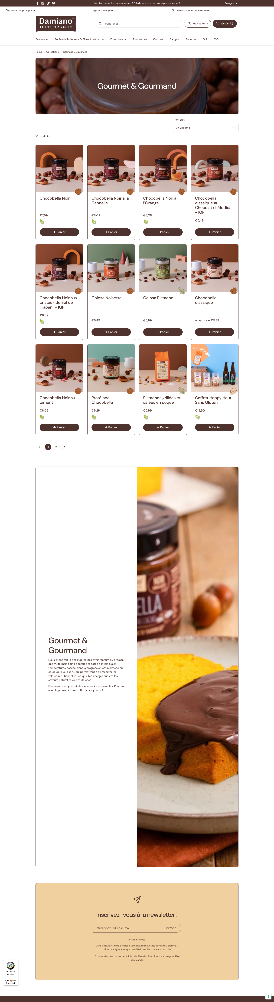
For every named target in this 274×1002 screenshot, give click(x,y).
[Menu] (16, 962)
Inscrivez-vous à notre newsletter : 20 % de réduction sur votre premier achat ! (137, 3)
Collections (52, 51)
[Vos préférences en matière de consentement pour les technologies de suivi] (268, 996)
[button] (225, 24)
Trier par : (179, 119)
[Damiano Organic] (56, 24)
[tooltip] (42, 221)
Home (39, 51)
